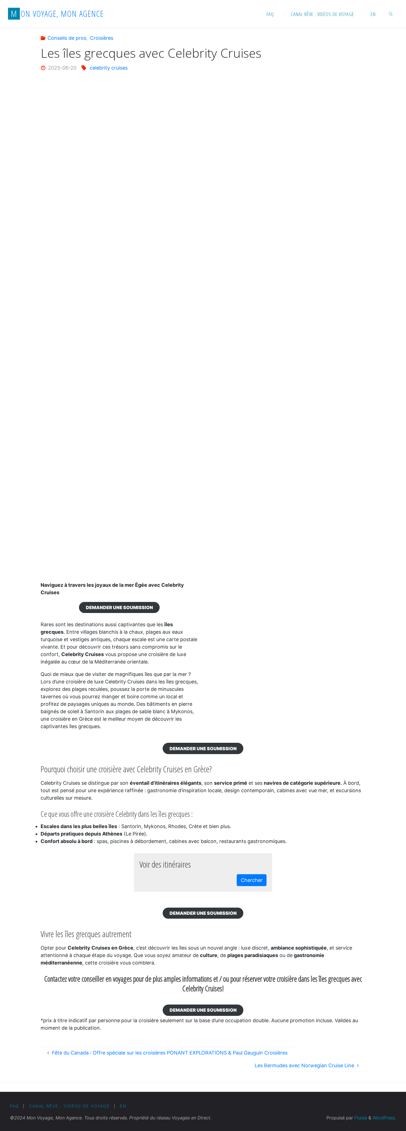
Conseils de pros (67, 38)
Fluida (360, 1118)
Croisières (101, 38)
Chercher (252, 880)
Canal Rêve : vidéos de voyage (69, 1106)
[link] (391, 14)
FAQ (14, 1106)
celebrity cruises (109, 68)
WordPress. (384, 1118)
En (123, 1106)
